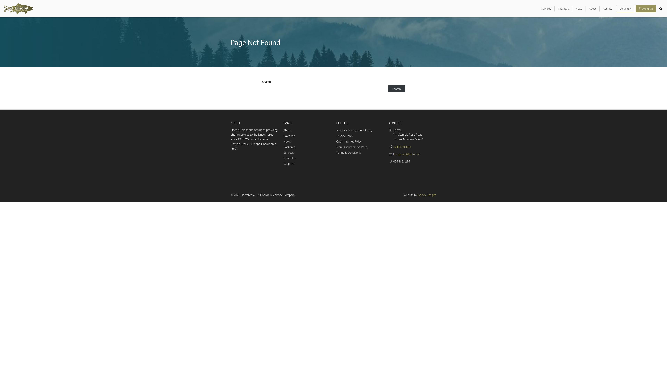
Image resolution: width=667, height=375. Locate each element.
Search (266, 82)
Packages (563, 8)
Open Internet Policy (348, 141)
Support (626, 8)
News (579, 8)
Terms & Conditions (348, 153)
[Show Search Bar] (661, 8)
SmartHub (647, 8)
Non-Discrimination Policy (352, 147)
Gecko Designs (427, 195)
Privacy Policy (344, 136)
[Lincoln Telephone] (18, 8)
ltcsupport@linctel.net (406, 154)
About (592, 8)
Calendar (289, 136)
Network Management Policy (354, 130)
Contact (607, 8)
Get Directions (402, 147)
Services (546, 8)
